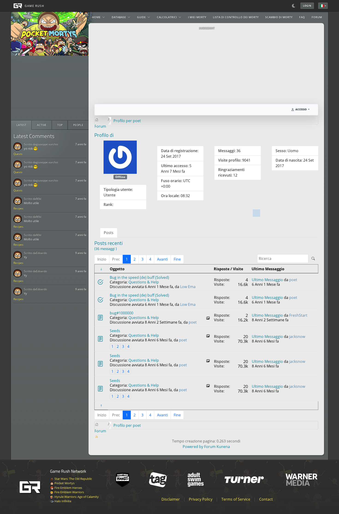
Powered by (193, 446)
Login (307, 5)
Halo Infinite (62, 501)
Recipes (18, 208)
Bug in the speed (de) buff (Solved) (139, 277)
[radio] (21, 125)
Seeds (115, 330)
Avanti (162, 259)
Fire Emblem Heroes (68, 488)
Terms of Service (235, 499)
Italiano (323, 5)
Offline (120, 177)
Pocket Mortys (64, 483)
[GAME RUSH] (27, 6)
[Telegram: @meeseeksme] (257, 211)
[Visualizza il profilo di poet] (120, 156)
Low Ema (188, 286)
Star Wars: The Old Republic (73, 479)
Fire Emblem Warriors (69, 492)
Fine (177, 259)
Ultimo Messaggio (267, 279)
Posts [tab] (108, 232)
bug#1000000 (121, 313)
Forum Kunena (217, 446)
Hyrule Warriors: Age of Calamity (76, 497)
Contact (266, 499)
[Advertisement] (50, 88)
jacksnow (297, 336)
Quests (17, 154)
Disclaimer (170, 499)
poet (293, 279)
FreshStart (298, 315)
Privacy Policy (200, 499)
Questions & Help (143, 282)
